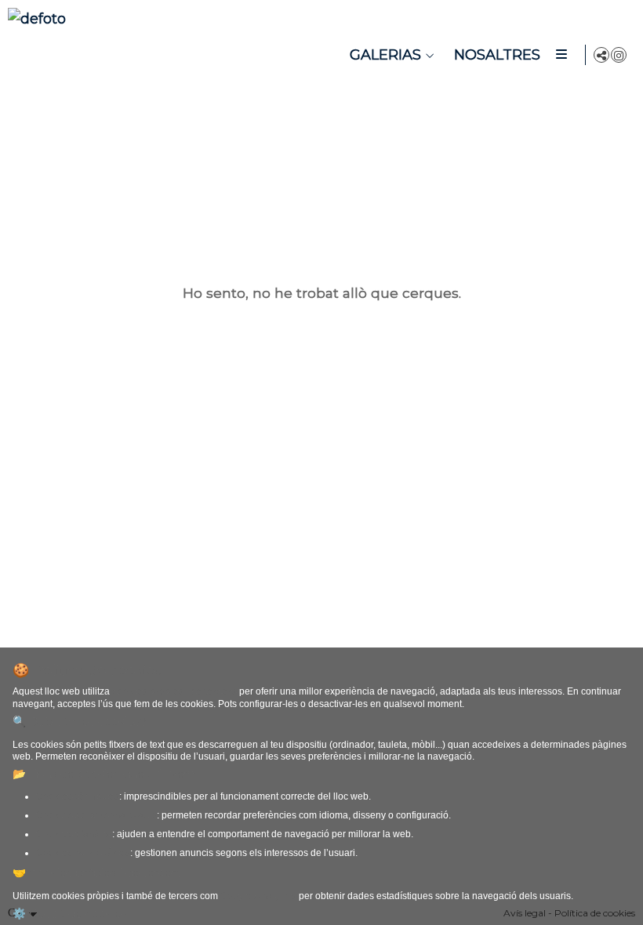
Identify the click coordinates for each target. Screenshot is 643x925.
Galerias (385, 54)
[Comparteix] (601, 55)
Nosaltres (497, 54)
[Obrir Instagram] (619, 55)
